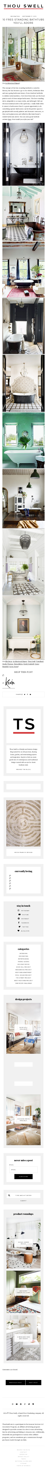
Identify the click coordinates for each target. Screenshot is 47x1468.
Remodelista (18, 664)
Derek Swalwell (28, 664)
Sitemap (23, 1463)
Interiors (24, 953)
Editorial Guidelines (23, 1461)
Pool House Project (23, 975)
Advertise (23, 1454)
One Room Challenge (23, 983)
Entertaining (23, 959)
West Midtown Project (23, 980)
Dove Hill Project (23, 967)
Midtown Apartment (23, 972)
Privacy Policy (23, 1456)
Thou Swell (31, 661)
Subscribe (23, 1176)
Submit (23, 1200)
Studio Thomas (7, 664)
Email (11, 1164)
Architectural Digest (12, 83)
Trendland (39, 661)
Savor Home (13, 666)
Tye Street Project (23, 978)
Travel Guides (23, 961)
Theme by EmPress (24, 1465)
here (9, 119)
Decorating (15, 16)
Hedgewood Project (23, 970)
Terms (23, 1459)
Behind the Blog (23, 769)
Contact (23, 1452)
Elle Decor (8, 661)
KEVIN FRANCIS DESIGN (23, 852)
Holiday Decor (23, 964)
